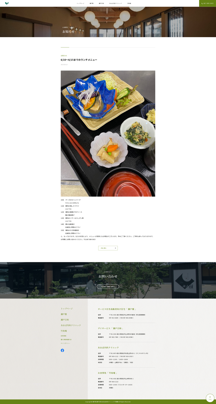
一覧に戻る (103, 248)
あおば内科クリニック (115, 3)
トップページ (80, 3)
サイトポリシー (65, 343)
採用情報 (63, 336)
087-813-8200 (113, 318)
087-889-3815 (109, 287)
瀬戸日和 (101, 3)
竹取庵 (129, 3)
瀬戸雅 (91, 3)
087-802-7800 (113, 337)
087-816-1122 (113, 356)
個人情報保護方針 (66, 340)
